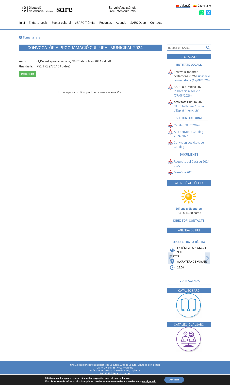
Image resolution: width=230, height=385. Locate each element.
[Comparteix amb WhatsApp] (201, 13)
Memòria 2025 (183, 172)
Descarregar (27, 73)
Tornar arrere (31, 37)
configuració (149, 381)
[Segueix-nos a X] (208, 13)
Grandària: (26, 66)
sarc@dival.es (122, 373)
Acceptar (174, 379)
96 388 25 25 (107, 373)
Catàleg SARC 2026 (187, 125)
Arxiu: (23, 61)
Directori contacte (188, 220)
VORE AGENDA (189, 281)
